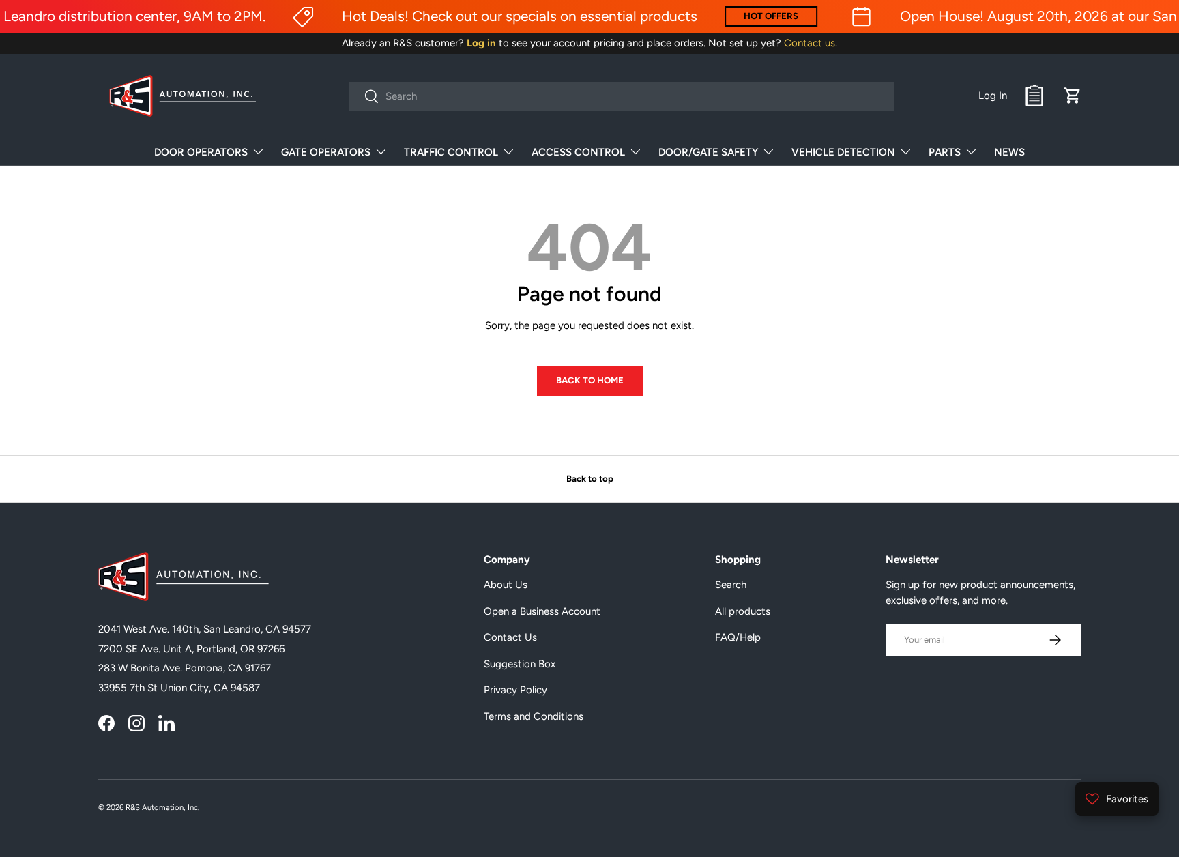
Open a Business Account (542, 611)
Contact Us (510, 637)
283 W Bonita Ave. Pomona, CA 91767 (184, 668)
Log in (481, 43)
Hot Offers (771, 15)
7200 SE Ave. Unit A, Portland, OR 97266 (191, 649)
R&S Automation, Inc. (162, 807)
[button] (1073, 96)
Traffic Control (451, 152)
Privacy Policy (515, 690)
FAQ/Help (738, 637)
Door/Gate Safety (708, 152)
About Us (505, 585)
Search (730, 585)
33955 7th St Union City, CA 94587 (179, 688)
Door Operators (201, 152)
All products (742, 611)
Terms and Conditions (533, 716)
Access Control (578, 152)
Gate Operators (325, 152)
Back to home (590, 380)
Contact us (809, 43)
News (1009, 152)
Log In (992, 95)
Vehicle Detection (843, 152)
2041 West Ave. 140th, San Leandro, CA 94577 (204, 629)
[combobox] (621, 96)
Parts (945, 152)
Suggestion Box (519, 664)
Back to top (589, 478)
